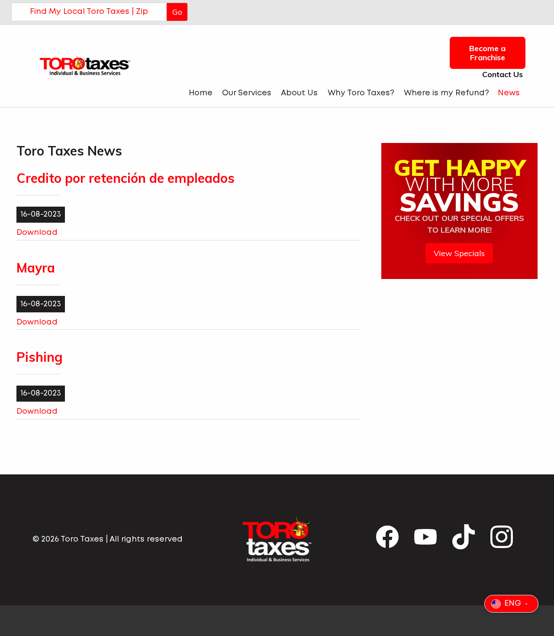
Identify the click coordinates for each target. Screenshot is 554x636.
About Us (299, 93)
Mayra (35, 268)
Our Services (246, 93)
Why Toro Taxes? (361, 93)
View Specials (459, 253)
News (509, 93)
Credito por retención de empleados (125, 178)
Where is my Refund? (446, 93)
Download (37, 232)
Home (201, 93)
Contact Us (500, 74)
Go (177, 11)
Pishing (39, 357)
